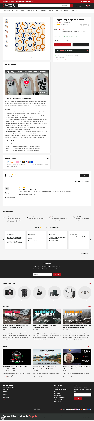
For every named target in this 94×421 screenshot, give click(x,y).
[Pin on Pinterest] (84, 25)
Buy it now (81, 45)
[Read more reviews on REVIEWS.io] (85, 254)
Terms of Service (58, 399)
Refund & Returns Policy (59, 397)
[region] (47, 240)
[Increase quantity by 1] (67, 40)
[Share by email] (88, 25)
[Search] (71, 5)
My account (78, 6)
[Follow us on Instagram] (38, 409)
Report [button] (31, 194)
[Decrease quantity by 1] (60, 40)
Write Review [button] (84, 175)
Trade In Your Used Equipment (60, 389)
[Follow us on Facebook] (35, 409)
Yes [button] (29, 194)
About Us (56, 387)
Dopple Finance (57, 401)
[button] (72, 25)
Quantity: (56, 40)
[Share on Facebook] (81, 25)
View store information (61, 59)
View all (90, 283)
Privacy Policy (57, 393)
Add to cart (62, 45)
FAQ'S (55, 391)
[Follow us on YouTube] (40, 409)
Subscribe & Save (86, 1)
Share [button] (34, 194)
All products (8, 14)
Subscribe (57, 274)
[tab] (79, 182)
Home (4, 14)
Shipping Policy (57, 395)
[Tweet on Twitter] (86, 25)
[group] (12, 175)
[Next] (91, 293)
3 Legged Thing (57, 22)
